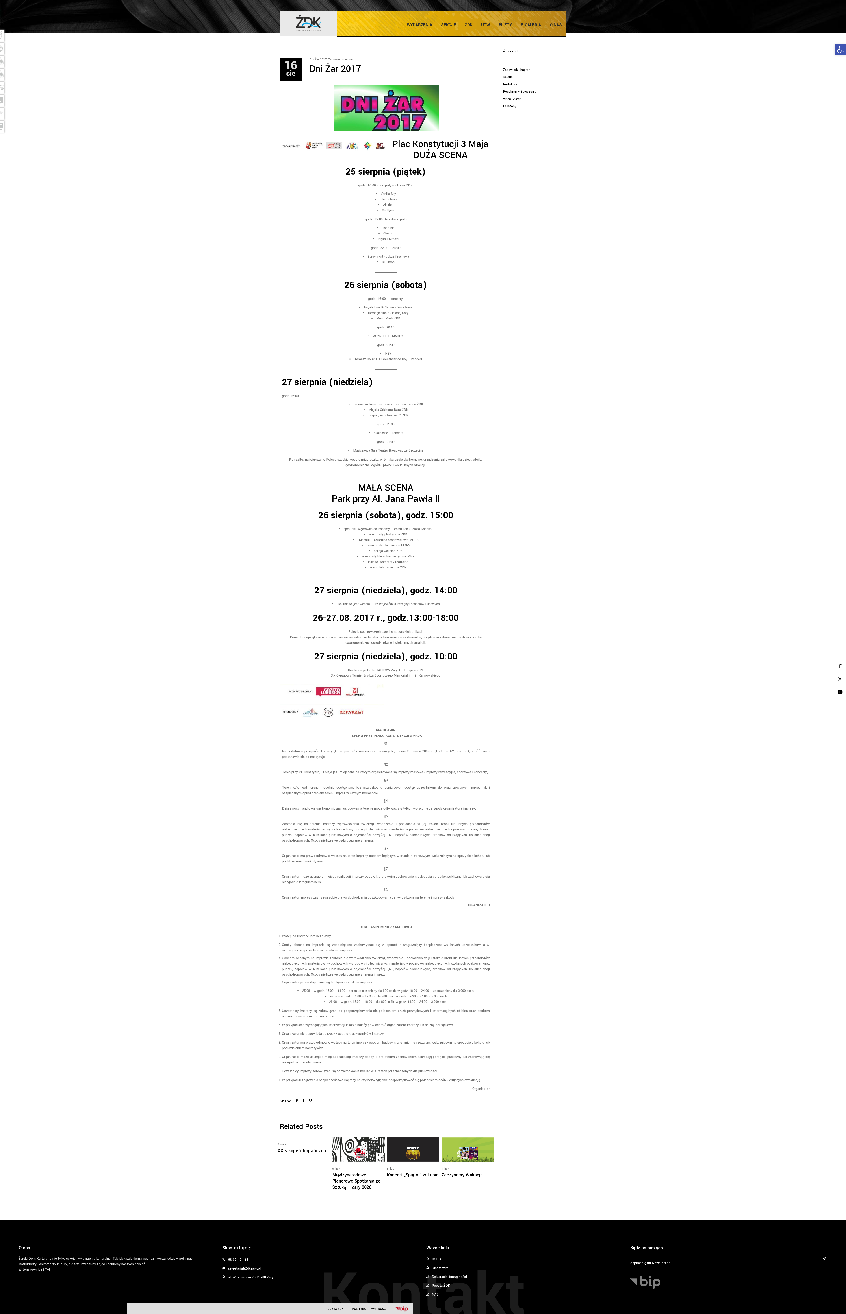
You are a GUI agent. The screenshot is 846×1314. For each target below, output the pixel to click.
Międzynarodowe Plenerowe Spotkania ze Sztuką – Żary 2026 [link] (356, 1181)
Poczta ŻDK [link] (334, 1309)
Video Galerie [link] (512, 99)
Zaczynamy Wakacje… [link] (464, 1175)
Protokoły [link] (510, 84)
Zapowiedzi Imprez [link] (341, 59)
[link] (840, 49)
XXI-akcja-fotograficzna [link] (302, 1151)
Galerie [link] (508, 77)
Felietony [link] (509, 106)
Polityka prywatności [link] (369, 1309)
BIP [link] (401, 1309)
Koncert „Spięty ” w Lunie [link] (412, 1175)
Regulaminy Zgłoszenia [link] (519, 91)
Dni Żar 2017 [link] (318, 59)
